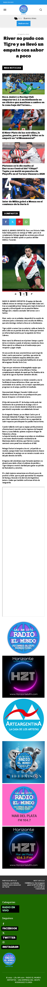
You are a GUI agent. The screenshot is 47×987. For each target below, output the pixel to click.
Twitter (9, 937)
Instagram (10, 947)
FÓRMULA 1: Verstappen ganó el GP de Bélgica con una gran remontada (35, 886)
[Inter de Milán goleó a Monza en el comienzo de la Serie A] (23, 188)
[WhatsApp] (26, 222)
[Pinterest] (19, 222)
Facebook (10, 928)
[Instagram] (3, 942)
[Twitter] (12, 222)
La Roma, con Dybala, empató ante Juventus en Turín (11, 885)
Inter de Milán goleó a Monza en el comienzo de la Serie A (22, 203)
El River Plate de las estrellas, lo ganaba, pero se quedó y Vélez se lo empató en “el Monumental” (23, 135)
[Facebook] (5, 222)
